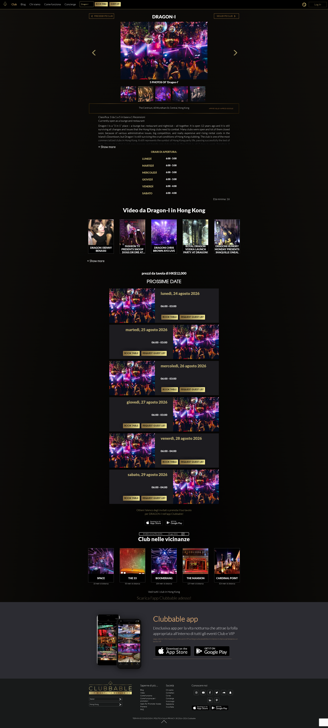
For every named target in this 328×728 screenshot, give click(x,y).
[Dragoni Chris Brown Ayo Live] (164, 232)
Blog (23, 4)
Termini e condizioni (143, 718)
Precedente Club (103, 16)
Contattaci (170, 693)
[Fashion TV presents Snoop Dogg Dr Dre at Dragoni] (132, 232)
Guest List (115, 4)
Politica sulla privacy (164, 718)
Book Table (101, 4)
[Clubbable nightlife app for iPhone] (154, 524)
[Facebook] (210, 692)
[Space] (101, 561)
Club (14, 4)
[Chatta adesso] (305, 5)
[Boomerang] (164, 561)
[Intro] (164, 723)
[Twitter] (216, 692)
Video (142, 693)
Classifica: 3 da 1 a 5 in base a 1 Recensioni (121, 117)
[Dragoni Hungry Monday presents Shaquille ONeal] (227, 232)
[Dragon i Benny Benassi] (101, 232)
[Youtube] (203, 692)
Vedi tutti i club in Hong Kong (164, 591)
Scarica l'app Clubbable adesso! (164, 597)
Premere (143, 706)
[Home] (5, 4)
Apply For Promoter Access (150, 704)
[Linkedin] (210, 700)
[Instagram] (196, 692)
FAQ (142, 709)
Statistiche (170, 704)
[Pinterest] (216, 700)
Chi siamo (34, 4)
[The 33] (132, 561)
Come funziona (52, 4)
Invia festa (170, 707)
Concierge (70, 4)
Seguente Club (225, 16)
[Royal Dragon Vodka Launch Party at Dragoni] (195, 232)
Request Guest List (192, 317)
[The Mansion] (195, 561)
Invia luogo (170, 701)
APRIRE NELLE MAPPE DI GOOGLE (221, 108)
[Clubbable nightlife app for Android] (174, 524)
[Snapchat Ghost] (230, 692)
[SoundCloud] (223, 692)
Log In (317, 4)
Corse (168, 695)
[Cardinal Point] (227, 561)
